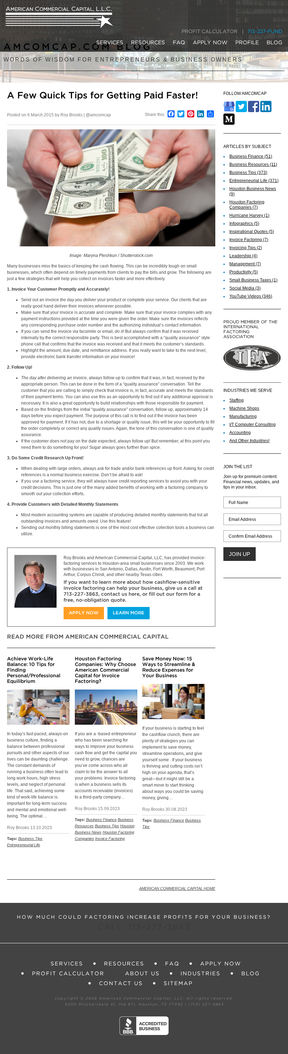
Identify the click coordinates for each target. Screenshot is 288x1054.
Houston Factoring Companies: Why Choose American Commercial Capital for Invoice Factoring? (105, 670)
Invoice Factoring (110, 838)
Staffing (236, 400)
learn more (128, 613)
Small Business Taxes (253, 280)
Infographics (244, 223)
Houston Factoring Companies (246, 205)
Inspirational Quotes (251, 231)
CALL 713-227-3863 (144, 927)
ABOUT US (142, 973)
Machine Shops (244, 408)
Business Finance (101, 819)
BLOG (274, 42)
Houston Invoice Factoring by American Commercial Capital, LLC (59, 17)
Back (206, 863)
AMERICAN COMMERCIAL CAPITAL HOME (177, 888)
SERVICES (109, 42)
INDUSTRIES (201, 973)
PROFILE (247, 42)
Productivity (243, 272)
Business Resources (253, 164)
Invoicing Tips (245, 247)
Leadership (243, 255)
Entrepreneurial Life (23, 845)
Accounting (240, 432)
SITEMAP (178, 983)
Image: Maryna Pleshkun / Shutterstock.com (111, 255)
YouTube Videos (250, 296)
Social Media (245, 288)
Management (245, 263)
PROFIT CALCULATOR (209, 32)
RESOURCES (148, 42)
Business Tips (30, 838)
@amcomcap (98, 114)
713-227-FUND (264, 32)
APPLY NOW (210, 42)
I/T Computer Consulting (252, 424)
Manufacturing (243, 416)
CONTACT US (121, 983)
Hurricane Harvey (249, 215)
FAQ (179, 42)
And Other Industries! (249, 440)
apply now (84, 613)
